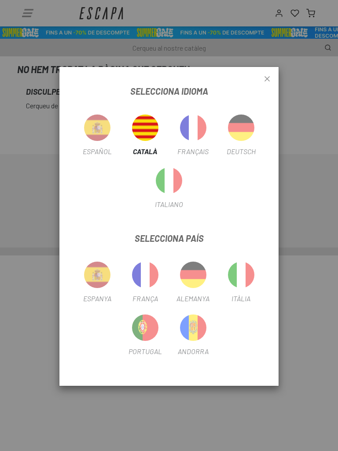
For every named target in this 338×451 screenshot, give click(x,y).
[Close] (267, 79)
